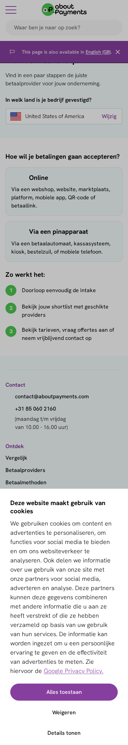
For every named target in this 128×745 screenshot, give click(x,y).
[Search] (114, 27)
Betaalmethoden (25, 482)
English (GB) (98, 52)
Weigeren (64, 712)
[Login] (118, 9)
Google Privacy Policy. (73, 671)
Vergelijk (16, 457)
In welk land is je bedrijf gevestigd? (48, 99)
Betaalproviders (25, 470)
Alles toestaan (64, 692)
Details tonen (64, 732)
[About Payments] (64, 9)
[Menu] (10, 9)
